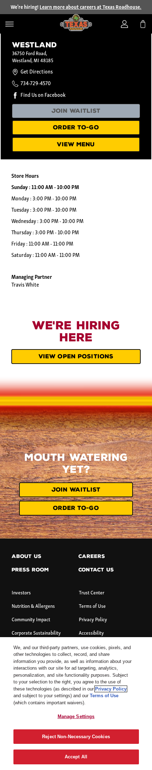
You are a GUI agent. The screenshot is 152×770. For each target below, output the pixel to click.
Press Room (30, 570)
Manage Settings (76, 716)
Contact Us (96, 570)
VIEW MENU (76, 144)
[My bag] (143, 24)
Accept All (76, 756)
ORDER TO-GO (76, 127)
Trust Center (91, 593)
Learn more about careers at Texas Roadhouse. (90, 7)
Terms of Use (92, 606)
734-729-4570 (36, 84)
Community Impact (31, 620)
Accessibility (91, 633)
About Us (26, 556)
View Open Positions (76, 356)
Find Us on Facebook (43, 95)
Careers (91, 556)
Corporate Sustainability (36, 633)
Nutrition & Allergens (33, 606)
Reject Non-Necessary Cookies (76, 736)
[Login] (124, 24)
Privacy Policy (93, 620)
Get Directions (37, 72)
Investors (21, 593)
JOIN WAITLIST (76, 110)
